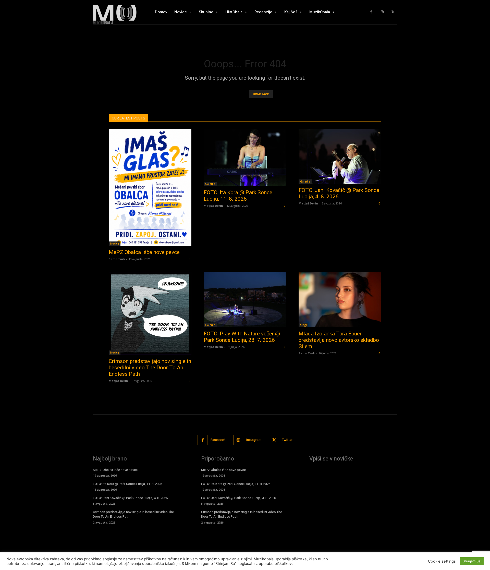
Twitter (287, 439)
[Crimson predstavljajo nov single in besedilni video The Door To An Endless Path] (150, 313)
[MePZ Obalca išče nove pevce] (150, 187)
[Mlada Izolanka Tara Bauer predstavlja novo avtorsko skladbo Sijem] (340, 299)
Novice (114, 243)
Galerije (210, 184)
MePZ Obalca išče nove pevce (144, 252)
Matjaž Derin (213, 206)
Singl (303, 325)
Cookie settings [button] (442, 561)
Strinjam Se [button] (472, 561)
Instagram (253, 439)
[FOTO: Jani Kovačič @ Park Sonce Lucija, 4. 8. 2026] (340, 156)
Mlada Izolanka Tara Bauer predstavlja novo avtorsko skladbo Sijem (339, 340)
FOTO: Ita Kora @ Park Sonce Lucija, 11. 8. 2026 (238, 195)
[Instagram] (382, 12)
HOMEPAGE (261, 94)
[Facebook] (371, 12)
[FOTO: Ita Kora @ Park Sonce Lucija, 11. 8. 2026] (245, 157)
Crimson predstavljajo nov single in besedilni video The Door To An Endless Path (150, 367)
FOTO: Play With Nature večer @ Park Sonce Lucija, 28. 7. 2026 (242, 337)
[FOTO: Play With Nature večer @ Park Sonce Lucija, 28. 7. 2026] (245, 299)
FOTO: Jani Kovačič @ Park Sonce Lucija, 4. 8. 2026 (130, 497)
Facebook (218, 439)
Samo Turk (117, 259)
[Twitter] (393, 12)
